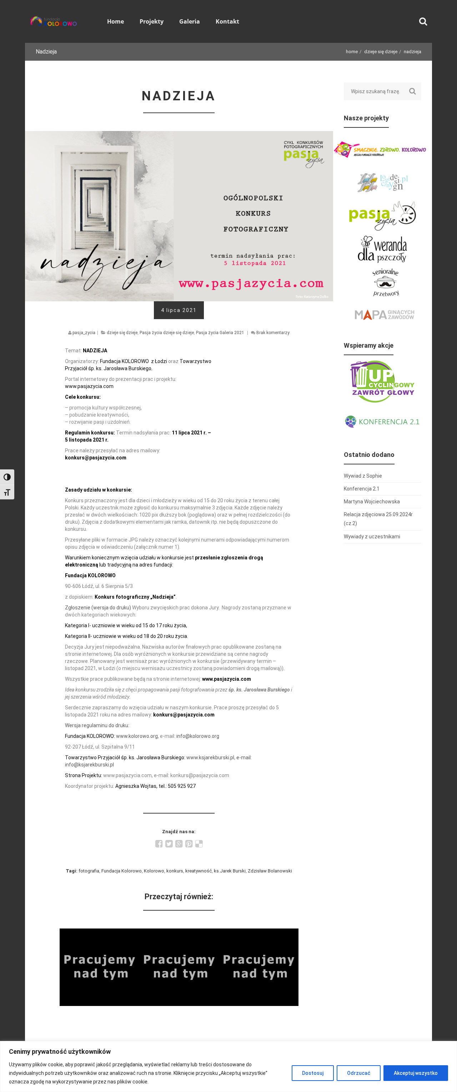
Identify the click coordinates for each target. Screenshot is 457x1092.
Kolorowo (154, 871)
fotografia (89, 871)
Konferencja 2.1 (362, 489)
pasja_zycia (83, 332)
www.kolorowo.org (137, 736)
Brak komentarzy (273, 332)
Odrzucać (358, 1073)
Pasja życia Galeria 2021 (220, 332)
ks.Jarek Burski (230, 871)
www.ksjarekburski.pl (210, 757)
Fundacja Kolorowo (121, 871)
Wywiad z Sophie (99, 933)
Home (352, 51)
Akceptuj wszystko (416, 1073)
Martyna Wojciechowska (372, 501)
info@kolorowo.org (197, 736)
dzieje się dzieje (380, 51)
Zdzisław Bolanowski (270, 871)
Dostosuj (312, 1073)
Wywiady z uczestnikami (372, 536)
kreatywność (198, 871)
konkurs (174, 871)
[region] (228, 1066)
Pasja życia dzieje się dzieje (167, 332)
